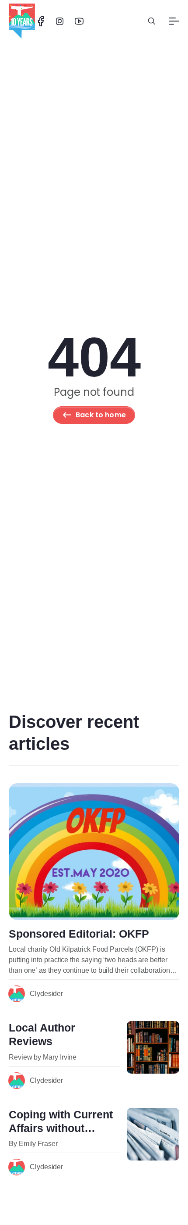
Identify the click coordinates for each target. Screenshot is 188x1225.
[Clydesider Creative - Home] (22, 21)
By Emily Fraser (33, 1143)
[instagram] (60, 21)
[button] (151, 21)
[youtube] (79, 21)
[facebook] (41, 21)
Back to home (101, 415)
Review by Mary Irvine (43, 1057)
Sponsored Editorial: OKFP (79, 934)
